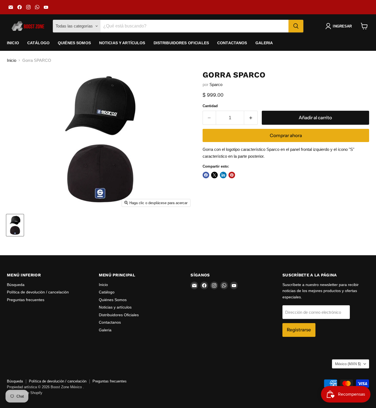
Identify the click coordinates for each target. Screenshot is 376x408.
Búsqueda (15, 284)
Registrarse (299, 329)
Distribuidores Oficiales (181, 43)
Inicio (13, 43)
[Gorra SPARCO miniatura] (15, 225)
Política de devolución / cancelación (38, 292)
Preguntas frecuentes (25, 300)
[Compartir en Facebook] (206, 175)
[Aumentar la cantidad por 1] (251, 118)
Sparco (215, 84)
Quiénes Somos (74, 43)
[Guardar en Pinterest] (231, 175)
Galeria (264, 43)
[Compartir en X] (214, 175)
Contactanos (232, 43)
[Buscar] (295, 26)
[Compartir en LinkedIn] (223, 175)
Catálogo (38, 43)
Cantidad (210, 106)
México (348, 364)
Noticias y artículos (122, 43)
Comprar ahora (286, 135)
